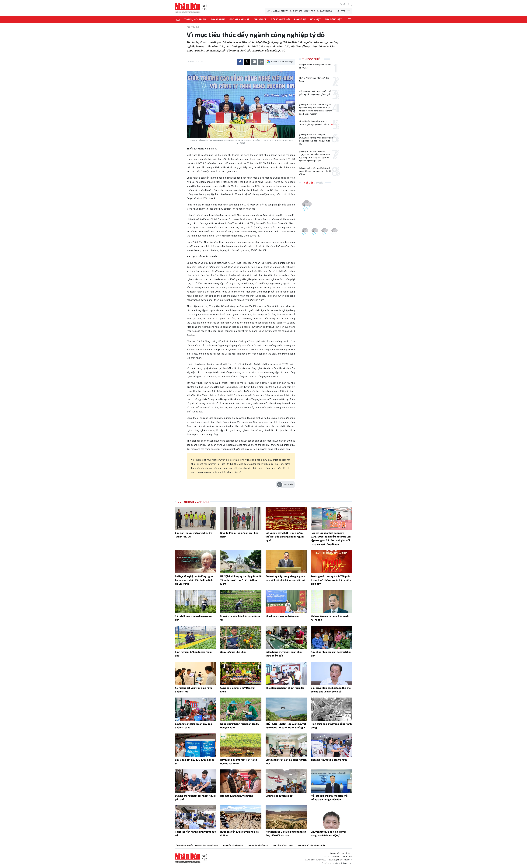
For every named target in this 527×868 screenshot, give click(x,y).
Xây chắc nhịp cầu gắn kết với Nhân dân (331, 653)
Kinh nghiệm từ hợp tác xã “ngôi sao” (193, 653)
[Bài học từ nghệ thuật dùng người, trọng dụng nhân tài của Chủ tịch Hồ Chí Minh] (195, 561)
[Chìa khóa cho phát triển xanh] (286, 601)
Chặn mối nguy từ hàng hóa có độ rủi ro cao (330, 617)
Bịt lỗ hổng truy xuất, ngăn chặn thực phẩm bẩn (284, 653)
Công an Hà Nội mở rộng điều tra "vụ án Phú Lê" (315, 66)
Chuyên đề (260, 19)
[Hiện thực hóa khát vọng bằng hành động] (331, 709)
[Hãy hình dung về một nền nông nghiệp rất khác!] (240, 745)
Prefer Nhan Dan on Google (282, 62)
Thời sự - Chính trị (195, 19)
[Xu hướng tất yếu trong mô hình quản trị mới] (195, 673)
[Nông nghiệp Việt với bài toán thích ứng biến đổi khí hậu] (286, 817)
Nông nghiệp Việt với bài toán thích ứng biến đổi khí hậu (286, 833)
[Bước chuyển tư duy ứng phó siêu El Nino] (240, 817)
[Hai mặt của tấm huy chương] (240, 781)
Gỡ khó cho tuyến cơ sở (279, 795)
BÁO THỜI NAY (326, 11)
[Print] (261, 62)
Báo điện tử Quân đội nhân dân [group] (311, 845)
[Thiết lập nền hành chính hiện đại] (286, 673)
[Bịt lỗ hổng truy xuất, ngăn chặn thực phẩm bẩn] (286, 637)
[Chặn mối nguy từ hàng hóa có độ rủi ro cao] (331, 601)
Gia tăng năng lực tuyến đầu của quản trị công (193, 725)
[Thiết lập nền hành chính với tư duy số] (195, 817)
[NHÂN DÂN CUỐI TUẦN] (178, 19)
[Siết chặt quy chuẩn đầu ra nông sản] (195, 601)
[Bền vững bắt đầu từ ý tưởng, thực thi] (195, 745)
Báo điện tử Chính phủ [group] (233, 845)
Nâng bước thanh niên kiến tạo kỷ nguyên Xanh (239, 725)
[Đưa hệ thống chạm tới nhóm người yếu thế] (195, 781)
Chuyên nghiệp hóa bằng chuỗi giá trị (240, 617)
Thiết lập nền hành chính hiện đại (285, 687)
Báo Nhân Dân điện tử (191, 858)
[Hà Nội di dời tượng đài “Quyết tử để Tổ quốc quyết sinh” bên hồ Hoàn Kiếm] (240, 561)
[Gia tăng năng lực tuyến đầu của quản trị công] (195, 709)
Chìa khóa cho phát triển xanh (283, 615)
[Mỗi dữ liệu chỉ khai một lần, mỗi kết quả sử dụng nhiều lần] (331, 781)
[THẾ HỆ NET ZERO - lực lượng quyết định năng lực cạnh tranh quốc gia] (286, 709)
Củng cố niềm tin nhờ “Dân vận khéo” (237, 689)
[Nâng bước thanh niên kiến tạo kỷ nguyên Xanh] (240, 709)
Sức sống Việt (333, 19)
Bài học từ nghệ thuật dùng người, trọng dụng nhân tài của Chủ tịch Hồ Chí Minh (194, 580)
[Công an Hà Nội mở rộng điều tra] (195, 518)
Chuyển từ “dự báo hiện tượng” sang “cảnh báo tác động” (329, 833)
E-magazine (218, 19)
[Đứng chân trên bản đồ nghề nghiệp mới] (286, 745)
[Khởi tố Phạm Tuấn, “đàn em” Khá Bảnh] (240, 518)
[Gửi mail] (254, 62)
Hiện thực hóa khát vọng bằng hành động (331, 725)
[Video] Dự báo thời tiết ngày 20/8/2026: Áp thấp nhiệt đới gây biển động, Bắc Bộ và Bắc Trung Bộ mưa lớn (316, 139)
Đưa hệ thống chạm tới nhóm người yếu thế (195, 797)
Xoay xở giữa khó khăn (233, 651)
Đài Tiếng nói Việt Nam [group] (283, 845)
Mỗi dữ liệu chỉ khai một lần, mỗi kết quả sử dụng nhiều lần (329, 797)
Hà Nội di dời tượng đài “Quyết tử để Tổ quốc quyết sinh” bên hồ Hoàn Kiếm (240, 580)
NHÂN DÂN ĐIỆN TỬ (279, 11)
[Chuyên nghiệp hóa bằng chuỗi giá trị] (240, 601)
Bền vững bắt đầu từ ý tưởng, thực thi (194, 761)
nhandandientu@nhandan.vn (340, 863)
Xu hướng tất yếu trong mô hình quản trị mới (193, 689)
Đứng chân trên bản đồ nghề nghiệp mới (286, 761)
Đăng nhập (345, 11)
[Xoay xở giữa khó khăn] (240, 637)
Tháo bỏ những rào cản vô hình (329, 759)
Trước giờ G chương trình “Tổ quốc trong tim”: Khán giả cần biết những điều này (331, 580)
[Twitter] (247, 62)
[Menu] (349, 19)
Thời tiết (307, 182)
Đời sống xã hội (280, 19)
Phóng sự (300, 19)
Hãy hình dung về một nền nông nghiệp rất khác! (238, 761)
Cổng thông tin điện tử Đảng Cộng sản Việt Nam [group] (196, 845)
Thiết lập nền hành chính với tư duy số (195, 833)
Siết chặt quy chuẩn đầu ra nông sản (193, 617)
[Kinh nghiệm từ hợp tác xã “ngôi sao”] (195, 637)
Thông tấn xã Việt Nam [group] (258, 845)
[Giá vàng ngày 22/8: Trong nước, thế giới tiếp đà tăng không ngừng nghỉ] (286, 518)
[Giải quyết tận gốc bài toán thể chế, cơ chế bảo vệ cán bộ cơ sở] (331, 673)
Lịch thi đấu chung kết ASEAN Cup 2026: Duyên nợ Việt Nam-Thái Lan (314, 123)
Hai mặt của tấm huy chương (236, 795)
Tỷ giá (319, 182)
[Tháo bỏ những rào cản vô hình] (331, 745)
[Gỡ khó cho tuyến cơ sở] (286, 781)
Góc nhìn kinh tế (239, 19)
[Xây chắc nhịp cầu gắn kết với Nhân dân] (331, 637)
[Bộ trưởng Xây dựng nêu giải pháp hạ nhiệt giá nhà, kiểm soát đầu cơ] (286, 561)
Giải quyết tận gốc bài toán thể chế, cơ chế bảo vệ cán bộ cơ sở (331, 689)
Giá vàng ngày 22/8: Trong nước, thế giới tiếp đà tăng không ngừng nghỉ (315, 93)
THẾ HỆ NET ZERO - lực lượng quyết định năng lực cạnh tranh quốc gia (286, 725)
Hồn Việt (315, 19)
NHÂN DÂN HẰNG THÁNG (304, 11)
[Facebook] (240, 62)
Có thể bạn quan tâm (193, 501)
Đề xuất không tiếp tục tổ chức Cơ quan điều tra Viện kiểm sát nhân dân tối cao (315, 171)
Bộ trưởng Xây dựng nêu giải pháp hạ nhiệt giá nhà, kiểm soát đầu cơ (285, 578)
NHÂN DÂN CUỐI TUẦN (191, 8)
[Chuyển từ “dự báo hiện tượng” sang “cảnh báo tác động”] (331, 817)
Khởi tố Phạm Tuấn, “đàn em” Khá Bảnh (314, 79)
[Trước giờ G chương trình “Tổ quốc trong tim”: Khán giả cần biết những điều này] (331, 561)
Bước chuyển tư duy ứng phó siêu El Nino (239, 833)
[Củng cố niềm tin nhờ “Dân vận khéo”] (240, 673)
